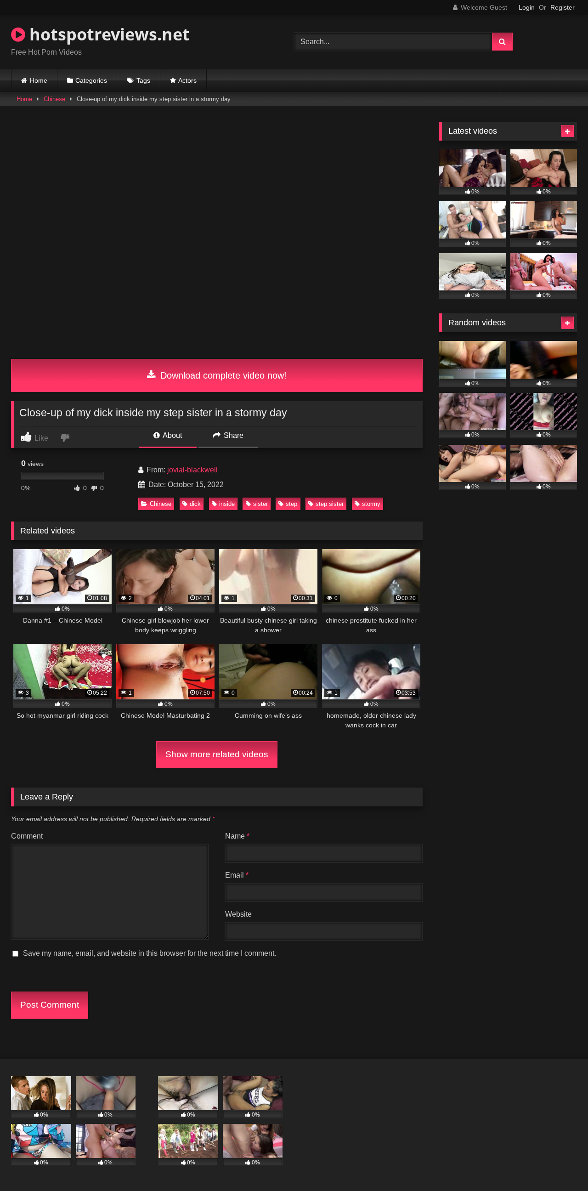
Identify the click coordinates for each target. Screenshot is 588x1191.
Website (238, 914)
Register (562, 7)
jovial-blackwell (192, 470)
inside (227, 503)
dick (195, 503)
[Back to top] (559, 1164)
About (171, 435)
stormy (371, 503)
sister (260, 503)
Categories (91, 80)
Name (237, 836)
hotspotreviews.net (107, 34)
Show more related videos (216, 754)
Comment (27, 836)
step (291, 503)
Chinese (54, 99)
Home (38, 80)
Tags (143, 80)
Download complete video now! (222, 375)
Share (232, 435)
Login (527, 7)
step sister (330, 503)
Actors (187, 80)
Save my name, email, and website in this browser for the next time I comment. (149, 953)
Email (237, 875)
